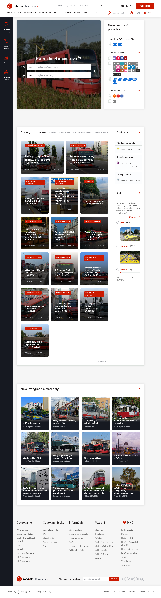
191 (133, 71)
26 (114, 63)
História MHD (127, 538)
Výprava (98, 558)
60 (122, 58)
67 (114, 67)
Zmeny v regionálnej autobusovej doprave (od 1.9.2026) (37, 160)
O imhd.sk (142, 591)
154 (129, 71)
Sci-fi (123, 557)
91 (114, 71)
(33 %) (128, 246)
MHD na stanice (23, 561)
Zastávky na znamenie (78, 534)
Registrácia (126, 6)
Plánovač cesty (23, 530)
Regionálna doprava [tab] (67, 132)
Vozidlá (68, 13)
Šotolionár (125, 565)
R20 (115, 79)
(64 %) (125, 222)
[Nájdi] (101, 5)
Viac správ (102, 361)
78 (122, 67)
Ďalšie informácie (76, 550)
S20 (129, 79)
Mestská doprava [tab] (85, 132)
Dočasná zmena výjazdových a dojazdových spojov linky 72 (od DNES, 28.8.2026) (35, 234)
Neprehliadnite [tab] (101, 132)
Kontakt (151, 591)
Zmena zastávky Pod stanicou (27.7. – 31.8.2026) (34, 308)
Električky (99, 530)
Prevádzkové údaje (129, 553)
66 (137, 63)
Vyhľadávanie (101, 550)
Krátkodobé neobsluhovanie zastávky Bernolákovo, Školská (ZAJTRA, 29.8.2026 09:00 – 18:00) (64, 196)
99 (126, 71)
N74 (118, 74)
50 (122, 63)
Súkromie (131, 591)
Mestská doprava (78, 145)
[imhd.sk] (15, 6)
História (87, 13)
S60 (115, 83)
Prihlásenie (145, 6)
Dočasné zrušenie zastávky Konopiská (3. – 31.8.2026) (64, 272)
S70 (120, 44)
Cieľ (30, 75)
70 (118, 67)
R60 (125, 79)
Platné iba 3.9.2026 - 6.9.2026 (121, 38)
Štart (31, 67)
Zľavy (45, 534)
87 (137, 67)
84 (133, 67)
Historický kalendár (129, 549)
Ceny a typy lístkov (51, 530)
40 (118, 58)
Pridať (114, 579)
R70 (115, 44)
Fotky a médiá (45, 13)
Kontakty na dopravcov (79, 546)
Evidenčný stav (101, 554)
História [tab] (53, 132)
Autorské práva (109, 591)
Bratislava (40, 578)
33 (114, 58)
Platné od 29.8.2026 (116, 90)
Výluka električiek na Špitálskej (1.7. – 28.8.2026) (34, 272)
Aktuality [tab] (43, 132)
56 (129, 63)
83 (129, 67)
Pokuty (46, 546)
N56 (114, 74)
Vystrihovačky (127, 561)
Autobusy (99, 538)
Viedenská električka (104, 546)
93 (118, 71)
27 (118, 63)
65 (133, 63)
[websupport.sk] (24, 591)
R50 (120, 79)
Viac (55, 169)
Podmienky (122, 591)
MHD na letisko (23, 557)
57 (114, 101)
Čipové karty (48, 538)
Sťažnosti (73, 542)
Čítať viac (133, 217)
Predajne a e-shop (50, 542)
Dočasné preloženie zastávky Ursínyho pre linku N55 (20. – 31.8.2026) (93, 235)
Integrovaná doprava (25, 553)
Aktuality (11, 13)
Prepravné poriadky (77, 538)
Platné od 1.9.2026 (116, 52)
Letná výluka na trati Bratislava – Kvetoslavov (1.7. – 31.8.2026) (94, 307)
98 (122, 71)
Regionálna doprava (35, 145)
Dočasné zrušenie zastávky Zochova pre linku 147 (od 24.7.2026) (63, 307)
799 (137, 71)
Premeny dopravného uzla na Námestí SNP (94, 202)
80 (126, 67)
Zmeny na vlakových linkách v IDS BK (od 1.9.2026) (34, 201)
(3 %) (126, 269)
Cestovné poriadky (25, 534)
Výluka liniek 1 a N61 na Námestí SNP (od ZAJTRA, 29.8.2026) (64, 235)
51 (126, 63)
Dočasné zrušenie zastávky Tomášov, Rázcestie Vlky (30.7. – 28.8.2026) (93, 271)
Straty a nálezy (75, 530)
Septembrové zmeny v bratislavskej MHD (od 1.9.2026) (82, 160)
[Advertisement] (80, 117)
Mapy (19, 545)
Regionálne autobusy (104, 542)
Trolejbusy (99, 534)
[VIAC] (138, 132)
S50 (134, 79)
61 (126, 58)
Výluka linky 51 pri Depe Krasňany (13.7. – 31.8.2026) (33, 344)
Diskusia (58, 13)
